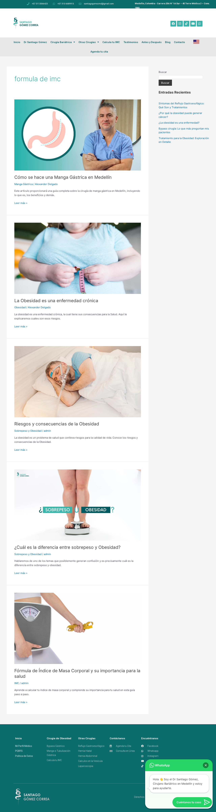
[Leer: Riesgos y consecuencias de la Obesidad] (77, 381)
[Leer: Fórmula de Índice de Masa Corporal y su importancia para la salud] (77, 628)
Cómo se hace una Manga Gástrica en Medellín (63, 177)
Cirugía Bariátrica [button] (61, 42)
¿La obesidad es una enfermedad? (179, 122)
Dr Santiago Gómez (35, 42)
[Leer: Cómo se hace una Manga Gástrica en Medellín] (77, 134)
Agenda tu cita (99, 51)
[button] (206, 765)
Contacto (179, 42)
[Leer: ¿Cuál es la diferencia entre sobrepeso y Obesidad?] (77, 504)
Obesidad (20, 307)
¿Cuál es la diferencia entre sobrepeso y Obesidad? (67, 547)
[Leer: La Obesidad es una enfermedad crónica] (77, 258)
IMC (16, 683)
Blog (167, 42)
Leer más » (20, 203)
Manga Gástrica (23, 184)
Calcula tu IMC (111, 42)
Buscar (163, 72)
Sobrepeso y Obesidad (28, 430)
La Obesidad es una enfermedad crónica (56, 300)
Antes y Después (151, 42)
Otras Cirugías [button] (87, 42)
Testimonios (131, 42)
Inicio (17, 42)
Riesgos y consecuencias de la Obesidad (56, 423)
